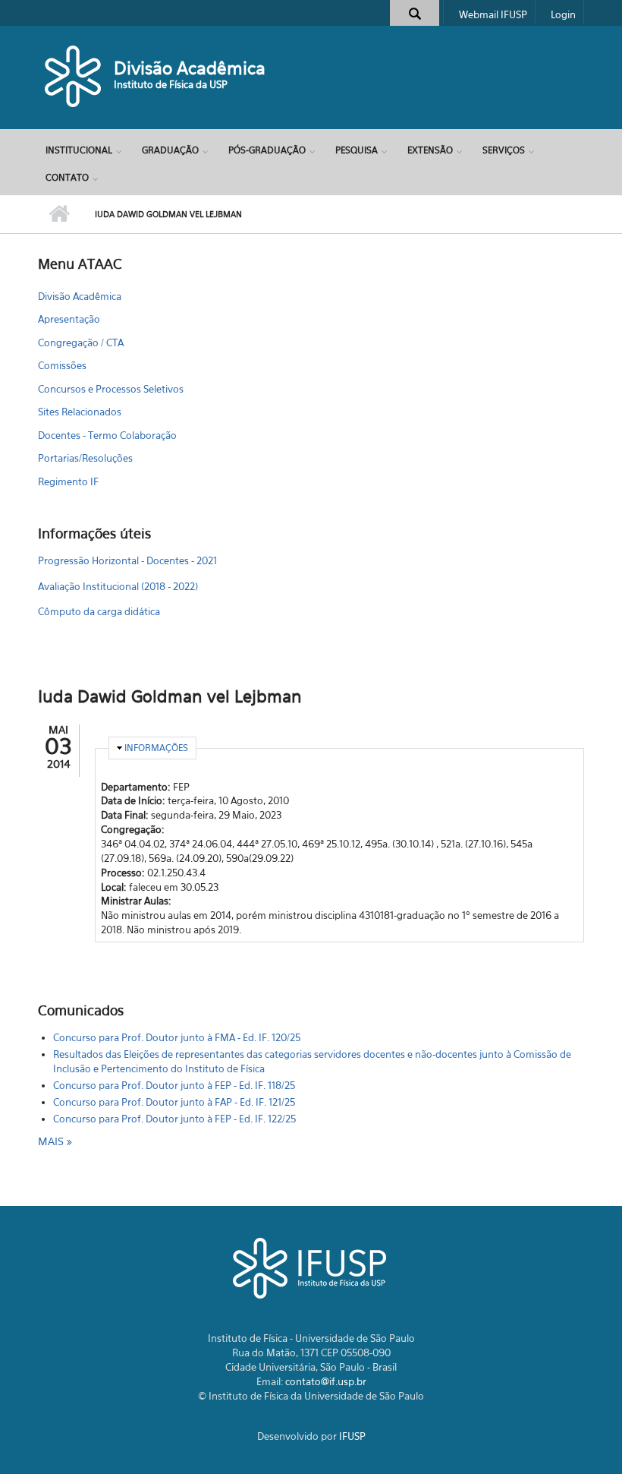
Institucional (79, 150)
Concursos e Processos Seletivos (111, 389)
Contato (67, 177)
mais (52, 1141)
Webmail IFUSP (493, 14)
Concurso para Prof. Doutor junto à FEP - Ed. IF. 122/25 (174, 1119)
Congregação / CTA (81, 342)
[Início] (74, 76)
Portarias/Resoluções (85, 458)
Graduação (170, 150)
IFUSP (352, 1436)
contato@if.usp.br (325, 1381)
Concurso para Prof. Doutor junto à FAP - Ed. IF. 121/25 (174, 1102)
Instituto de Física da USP (171, 84)
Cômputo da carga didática (99, 611)
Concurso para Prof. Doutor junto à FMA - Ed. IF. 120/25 (176, 1037)
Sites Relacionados (79, 412)
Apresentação (69, 319)
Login (563, 14)
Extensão (430, 150)
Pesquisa (356, 150)
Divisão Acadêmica (189, 68)
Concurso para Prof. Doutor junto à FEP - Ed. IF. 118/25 (174, 1085)
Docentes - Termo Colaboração (107, 435)
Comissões (62, 365)
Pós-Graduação (267, 150)
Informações (156, 747)
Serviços (503, 150)
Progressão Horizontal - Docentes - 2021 (127, 560)
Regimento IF (68, 481)
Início (59, 214)
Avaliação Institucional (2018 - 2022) (118, 586)
